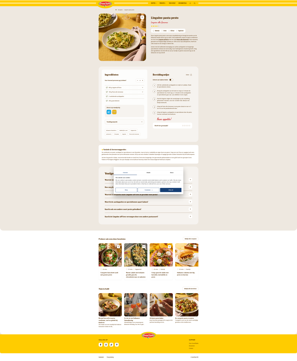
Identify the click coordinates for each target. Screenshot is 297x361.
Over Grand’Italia (182, 3)
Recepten (153, 3)
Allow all (170, 190)
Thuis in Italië (172, 3)
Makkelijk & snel (123, 130)
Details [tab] (148, 172)
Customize (148, 190)
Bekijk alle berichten (190, 289)
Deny (126, 190)
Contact (191, 348)
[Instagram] (106, 345)
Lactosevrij (108, 134)
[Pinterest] (117, 345)
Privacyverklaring (110, 357)
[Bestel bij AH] (109, 112)
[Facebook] (100, 345)
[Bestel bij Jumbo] (114, 112)
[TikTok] (111, 345)
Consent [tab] (125, 172)
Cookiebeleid (101, 357)
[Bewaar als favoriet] (142, 17)
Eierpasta (116, 134)
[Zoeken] (194, 3)
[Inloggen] (190, 3)
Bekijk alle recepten (191, 239)
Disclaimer (192, 345)
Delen (187, 75)
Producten (162, 3)
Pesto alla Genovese (134, 134)
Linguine (124, 134)
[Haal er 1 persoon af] (137, 80)
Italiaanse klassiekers (111, 130)
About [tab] (171, 172)
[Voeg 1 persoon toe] (143, 80)
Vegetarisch (133, 130)
